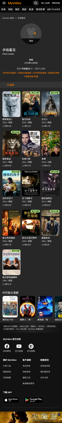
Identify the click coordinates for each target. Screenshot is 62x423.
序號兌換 (56, 3)
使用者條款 (45, 365)
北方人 (45, 119)
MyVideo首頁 (8, 17)
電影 (17, 9)
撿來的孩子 (7, 198)
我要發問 (26, 371)
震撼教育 (46, 237)
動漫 (31, 9)
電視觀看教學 (28, 383)
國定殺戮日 (47, 198)
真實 (44, 158)
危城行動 (26, 158)
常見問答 (26, 365)
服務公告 (26, 377)
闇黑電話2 (7, 119)
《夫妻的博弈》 (8, 329)
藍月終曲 (26, 119)
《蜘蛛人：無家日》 (37, 326)
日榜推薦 (7, 377)
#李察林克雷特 (9, 72)
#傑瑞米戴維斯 (24, 72)
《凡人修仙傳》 (22, 329)
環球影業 (40, 9)
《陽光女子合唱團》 (10, 326)
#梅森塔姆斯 (53, 72)
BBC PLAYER (53, 9)
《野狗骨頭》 (51, 326)
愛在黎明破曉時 (9, 277)
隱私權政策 (45, 371)
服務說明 (7, 371)
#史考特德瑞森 (39, 72)
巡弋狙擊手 (27, 198)
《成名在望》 (24, 326)
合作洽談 (44, 377)
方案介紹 (7, 365)
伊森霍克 (21, 17)
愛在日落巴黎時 (29, 237)
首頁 (3, 9)
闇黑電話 (6, 158)
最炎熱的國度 (8, 237)
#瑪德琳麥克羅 (31, 76)
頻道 (10, 9)
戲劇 (24, 9)
